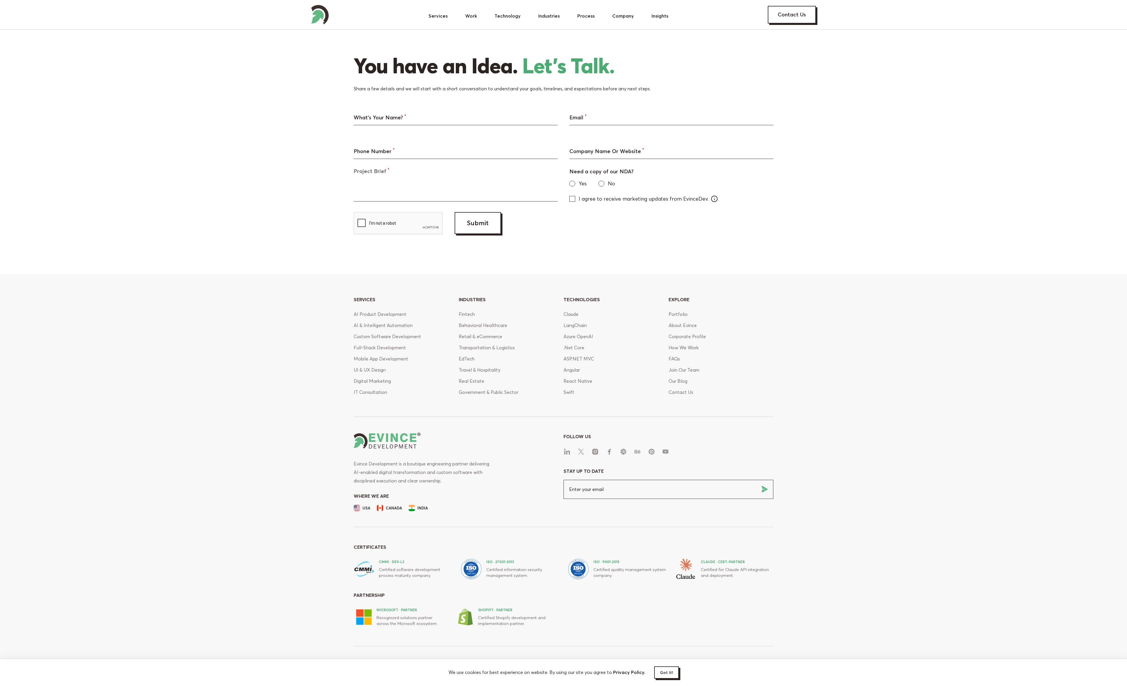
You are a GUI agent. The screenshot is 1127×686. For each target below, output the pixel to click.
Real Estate (471, 381)
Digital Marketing (372, 381)
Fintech (467, 314)
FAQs (674, 359)
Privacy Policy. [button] (629, 672)
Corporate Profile (687, 336)
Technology (508, 16)
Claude (571, 314)
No (611, 183)
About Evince (683, 325)
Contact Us (792, 14)
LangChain (575, 325)
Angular (572, 370)
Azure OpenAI (578, 336)
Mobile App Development (381, 359)
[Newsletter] (764, 489)
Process (586, 16)
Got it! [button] (666, 672)
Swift (569, 392)
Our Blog (678, 381)
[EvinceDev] (320, 13)
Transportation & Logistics (487, 347)
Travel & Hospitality (479, 370)
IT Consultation (370, 392)
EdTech (467, 359)
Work (471, 16)
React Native (578, 381)
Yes (583, 183)
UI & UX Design (370, 370)
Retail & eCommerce (480, 336)
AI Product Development (380, 314)
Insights (660, 16)
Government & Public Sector (488, 392)
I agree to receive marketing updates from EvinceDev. (643, 198)
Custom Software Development (387, 336)
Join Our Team (684, 370)
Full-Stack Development (380, 347)
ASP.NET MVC (579, 359)
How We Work (684, 347)
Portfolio (678, 314)
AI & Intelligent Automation (383, 325)
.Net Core (574, 347)
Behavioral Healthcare (483, 325)
